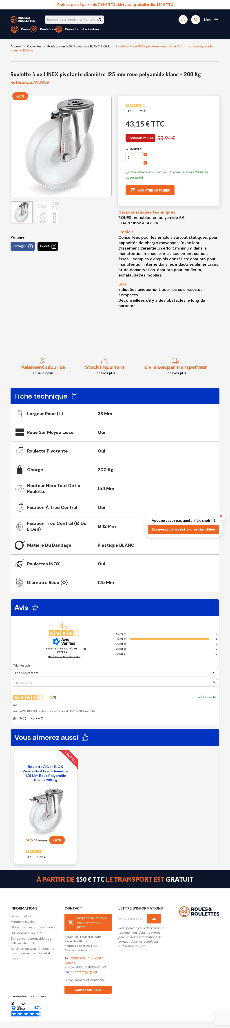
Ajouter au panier (150, 190)
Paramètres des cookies (28, 996)
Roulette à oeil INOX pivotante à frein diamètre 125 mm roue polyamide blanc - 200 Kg (45, 773)
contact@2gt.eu (85, 972)
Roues (25, 29)
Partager (19, 246)
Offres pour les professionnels (33, 927)
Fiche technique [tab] (40, 396)
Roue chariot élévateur (82, 29)
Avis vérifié (209, 697)
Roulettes (47, 29)
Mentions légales (23, 922)
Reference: (22, 82)
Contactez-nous (88, 990)
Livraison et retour (24, 916)
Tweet (44, 246)
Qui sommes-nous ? (26, 933)
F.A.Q (14, 959)
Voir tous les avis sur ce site (64, 656)
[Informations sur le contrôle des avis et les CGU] (84, 649)
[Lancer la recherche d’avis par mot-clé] (214, 683)
